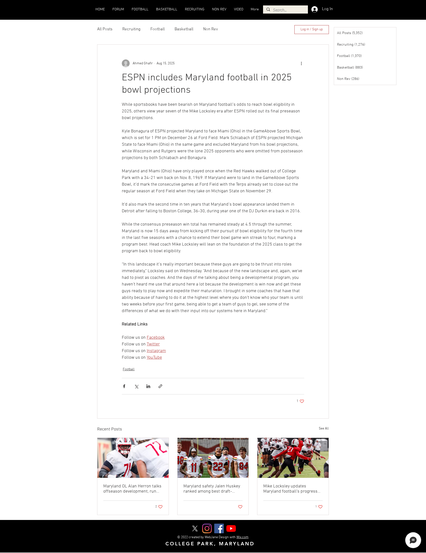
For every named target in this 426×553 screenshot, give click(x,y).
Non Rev (210, 29)
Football (157, 29)
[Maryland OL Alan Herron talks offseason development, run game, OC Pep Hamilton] (133, 458)
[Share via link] (160, 386)
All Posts (104, 29)
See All (324, 429)
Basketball (184, 29)
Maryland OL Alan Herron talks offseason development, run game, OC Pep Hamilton (132, 489)
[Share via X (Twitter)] (136, 386)
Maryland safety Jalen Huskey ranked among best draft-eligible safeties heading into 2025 (211, 489)
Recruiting (131, 29)
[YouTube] (231, 528)
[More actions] (301, 63)
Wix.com (242, 537)
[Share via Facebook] (124, 386)
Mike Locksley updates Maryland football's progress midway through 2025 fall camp (290, 489)
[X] (195, 528)
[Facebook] (219, 528)
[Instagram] (207, 528)
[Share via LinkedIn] (148, 386)
